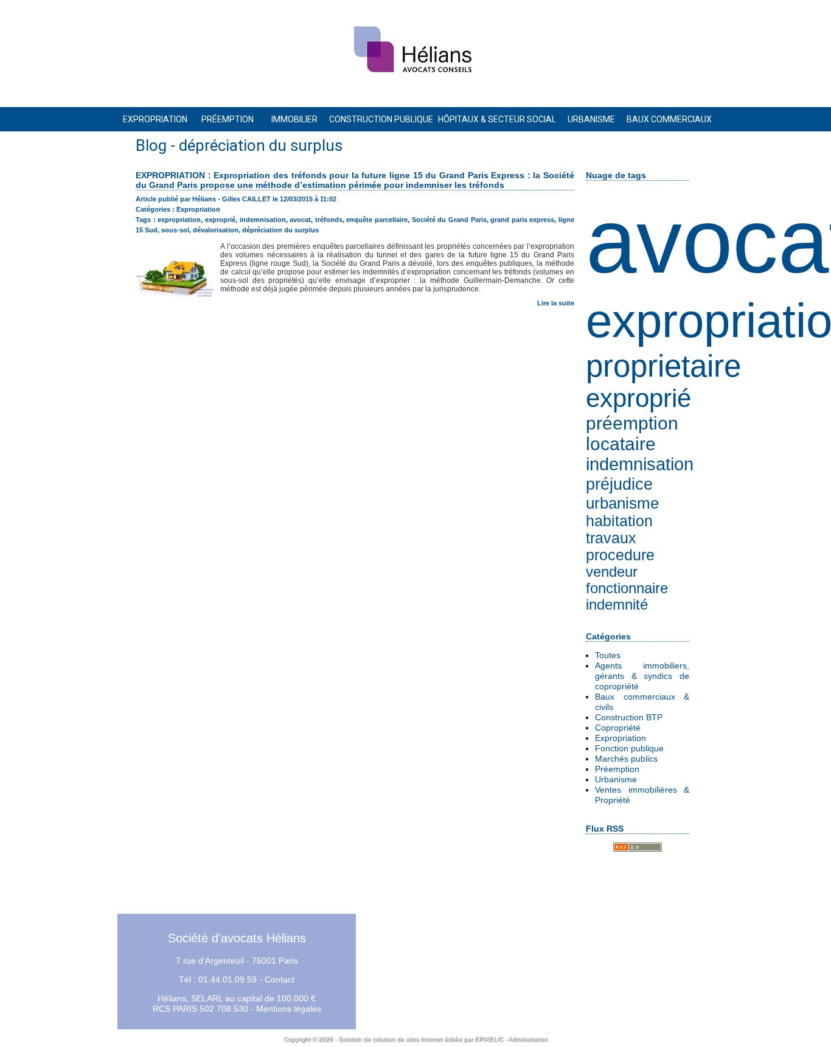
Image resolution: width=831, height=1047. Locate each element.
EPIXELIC (489, 1038)
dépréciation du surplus (280, 230)
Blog (151, 145)
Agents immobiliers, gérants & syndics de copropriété (642, 676)
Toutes (608, 655)
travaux (611, 538)
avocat (300, 219)
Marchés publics (626, 759)
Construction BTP (628, 717)
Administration (528, 1038)
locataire (621, 444)
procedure (620, 555)
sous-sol (175, 230)
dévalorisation (215, 230)
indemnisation (640, 464)
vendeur (612, 572)
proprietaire (663, 366)
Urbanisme (616, 779)
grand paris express (522, 219)
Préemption (617, 769)
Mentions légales (288, 1009)
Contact (279, 979)
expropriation (179, 219)
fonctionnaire (627, 588)
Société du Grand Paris (449, 219)
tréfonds (328, 219)
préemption (632, 423)
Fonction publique (629, 748)
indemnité (617, 605)
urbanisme (622, 503)
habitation (619, 521)
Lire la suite (555, 303)
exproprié (638, 398)
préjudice (619, 484)
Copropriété (618, 727)
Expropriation (620, 738)
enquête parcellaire (377, 219)
